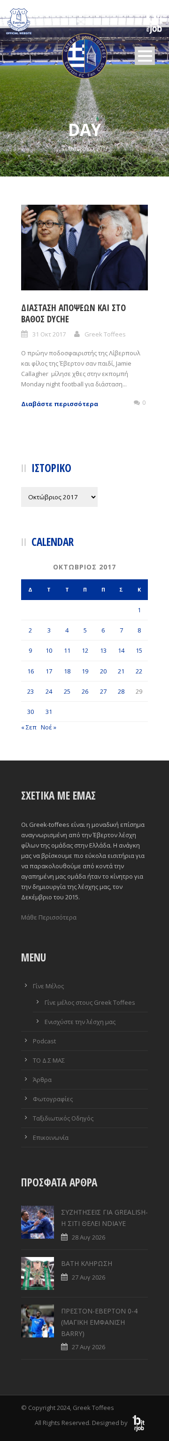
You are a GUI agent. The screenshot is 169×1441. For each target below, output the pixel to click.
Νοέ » (48, 727)
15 (139, 650)
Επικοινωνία (51, 1137)
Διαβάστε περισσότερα (59, 404)
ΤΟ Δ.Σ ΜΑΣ (49, 1060)
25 (67, 691)
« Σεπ (29, 727)
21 (121, 671)
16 (30, 671)
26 (85, 691)
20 (103, 671)
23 (30, 691)
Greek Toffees (105, 334)
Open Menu (145, 56)
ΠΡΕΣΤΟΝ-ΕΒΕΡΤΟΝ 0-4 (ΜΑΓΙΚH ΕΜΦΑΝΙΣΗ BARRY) (99, 1322)
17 (49, 671)
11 (67, 650)
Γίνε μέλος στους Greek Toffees (90, 1002)
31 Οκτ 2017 (49, 334)
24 (49, 691)
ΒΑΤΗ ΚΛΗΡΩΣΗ (86, 1263)
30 (30, 711)
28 (121, 691)
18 (67, 671)
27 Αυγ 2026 (88, 1277)
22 (139, 671)
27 (103, 691)
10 (49, 650)
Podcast (44, 1041)
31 (49, 711)
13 (103, 650)
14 (121, 650)
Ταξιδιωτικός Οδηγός (63, 1118)
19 (85, 671)
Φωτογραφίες (53, 1099)
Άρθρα (42, 1079)
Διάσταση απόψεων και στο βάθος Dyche (73, 314)
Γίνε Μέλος (48, 986)
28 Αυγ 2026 (88, 1237)
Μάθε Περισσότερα (49, 917)
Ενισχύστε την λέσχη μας (80, 1021)
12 (85, 650)
